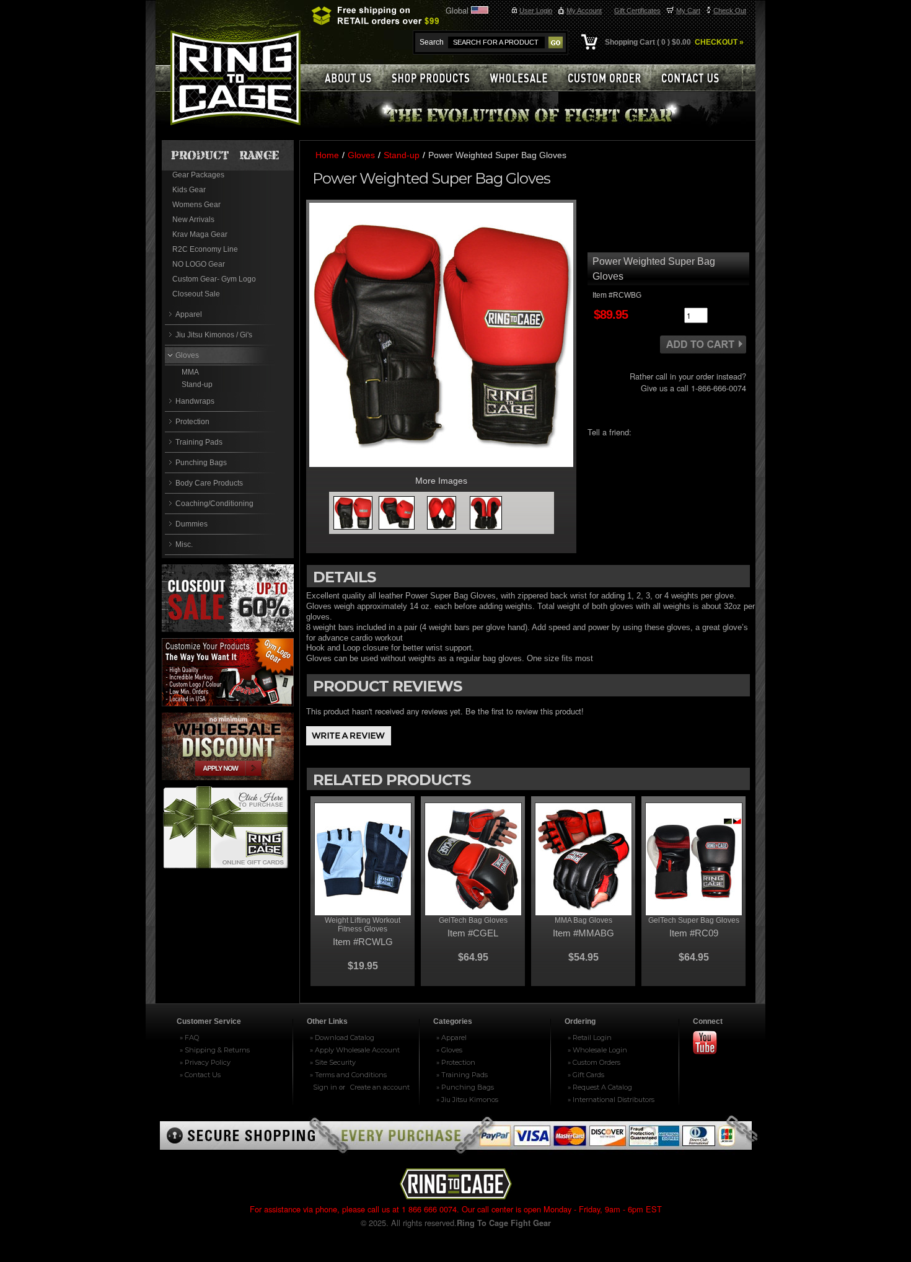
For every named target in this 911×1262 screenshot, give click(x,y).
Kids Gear (189, 189)
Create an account (380, 1087)
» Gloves (449, 1050)
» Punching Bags (465, 1087)
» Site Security (333, 1062)
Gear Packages (198, 175)
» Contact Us (200, 1074)
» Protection (455, 1062)
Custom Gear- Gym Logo (214, 279)
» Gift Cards (586, 1074)
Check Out (729, 10)
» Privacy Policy (205, 1062)
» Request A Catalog (600, 1087)
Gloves (187, 355)
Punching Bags (201, 462)
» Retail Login (590, 1037)
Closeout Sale (196, 294)
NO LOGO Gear (198, 264)
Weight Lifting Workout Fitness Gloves (362, 924)
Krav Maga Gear (199, 234)
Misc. (184, 544)
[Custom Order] (610, 77)
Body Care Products (209, 483)
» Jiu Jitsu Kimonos (467, 1099)
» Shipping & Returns (215, 1050)
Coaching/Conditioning (214, 503)
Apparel (188, 314)
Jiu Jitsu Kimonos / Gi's (213, 335)
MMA (190, 372)
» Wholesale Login (597, 1050)
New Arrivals (193, 219)
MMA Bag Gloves (583, 920)
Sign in (325, 1087)
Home (327, 155)
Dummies (191, 524)
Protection (192, 421)
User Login (535, 10)
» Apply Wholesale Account (355, 1050)
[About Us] (347, 77)
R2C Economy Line (205, 249)
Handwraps (194, 401)
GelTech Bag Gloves (473, 920)
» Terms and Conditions (348, 1074)
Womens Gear (196, 204)
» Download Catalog (342, 1037)
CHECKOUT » (718, 42)
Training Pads (198, 442)
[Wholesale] (524, 77)
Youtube (710, 1043)
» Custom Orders (594, 1062)
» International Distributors (611, 1099)
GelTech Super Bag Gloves (693, 920)
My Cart (688, 10)
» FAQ (189, 1037)
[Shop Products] (437, 77)
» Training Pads (462, 1074)
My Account (584, 10)
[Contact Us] (697, 77)
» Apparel (451, 1037)
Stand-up (197, 384)
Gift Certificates (637, 10)
